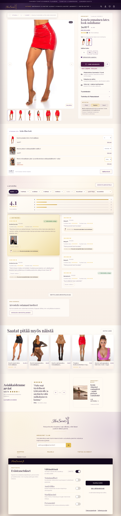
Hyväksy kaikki (98, 483)
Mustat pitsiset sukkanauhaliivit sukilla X (29, 149)
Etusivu (14, 15)
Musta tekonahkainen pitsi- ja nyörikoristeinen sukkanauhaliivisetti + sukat (38, 159)
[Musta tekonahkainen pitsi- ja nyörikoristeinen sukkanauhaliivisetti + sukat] (12, 161)
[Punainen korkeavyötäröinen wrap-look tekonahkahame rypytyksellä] (82, 348)
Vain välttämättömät (97, 488)
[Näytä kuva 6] (57, 115)
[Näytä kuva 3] (30, 115)
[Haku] (101, 6)
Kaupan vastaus (14, 246)
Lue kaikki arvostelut (10, 400)
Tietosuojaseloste (91, 510)
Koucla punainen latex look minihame (28, 138)
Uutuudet (28, 6)
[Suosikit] (109, 6)
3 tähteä (47, 191)
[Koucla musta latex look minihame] (83, 42)
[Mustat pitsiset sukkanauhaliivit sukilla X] (12, 151)
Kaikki (13, 191)
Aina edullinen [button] (85, 30)
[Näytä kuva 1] (11, 115)
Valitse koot (106, 171)
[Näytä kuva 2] (20, 115)
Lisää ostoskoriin (94, 64)
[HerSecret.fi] (11, 6)
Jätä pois (109, 142)
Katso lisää (107, 331)
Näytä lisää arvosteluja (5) (60, 294)
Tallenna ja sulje (102, 510)
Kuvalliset (80, 191)
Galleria (69, 105)
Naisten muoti (21, 457)
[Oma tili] (105, 6)
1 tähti (69, 191)
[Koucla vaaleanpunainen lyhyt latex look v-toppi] (104, 348)
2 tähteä (59, 191)
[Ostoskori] (114, 6)
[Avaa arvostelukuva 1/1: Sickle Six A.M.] (13, 240)
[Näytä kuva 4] (39, 115)
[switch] (63, 480)
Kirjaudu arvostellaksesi (21, 312)
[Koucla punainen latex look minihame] (12, 140)
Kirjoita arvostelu (104, 185)
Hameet (27, 15)
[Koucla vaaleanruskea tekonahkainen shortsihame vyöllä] (60, 348)
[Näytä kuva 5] (48, 115)
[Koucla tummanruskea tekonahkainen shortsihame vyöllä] (39, 348)
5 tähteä (24, 191)
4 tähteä (36, 191)
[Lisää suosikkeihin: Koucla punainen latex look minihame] (107, 64)
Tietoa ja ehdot (85, 452)
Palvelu (50, 452)
